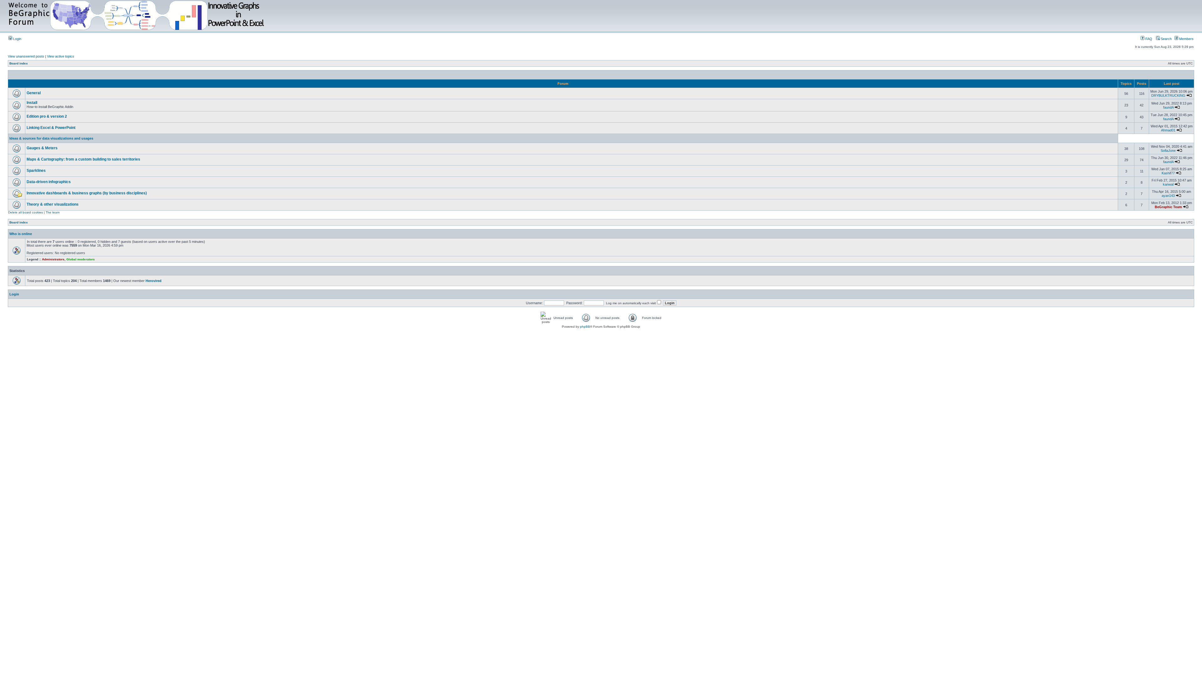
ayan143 (1168, 195)
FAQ (1148, 39)
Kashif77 (1168, 173)
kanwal (1168, 184)
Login (16, 39)
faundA (1168, 107)
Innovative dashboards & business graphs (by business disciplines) (87, 193)
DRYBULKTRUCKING (1168, 95)
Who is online (20, 234)
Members (1186, 39)
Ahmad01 (1168, 130)
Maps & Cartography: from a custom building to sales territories (83, 159)
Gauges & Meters (42, 148)
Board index (18, 63)
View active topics (60, 56)
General (34, 93)
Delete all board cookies (25, 212)
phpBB (585, 326)
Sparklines (36, 170)
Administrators (53, 259)
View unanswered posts (26, 56)
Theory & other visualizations (53, 204)
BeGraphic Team (1168, 207)
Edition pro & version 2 (47, 116)
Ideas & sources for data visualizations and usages (51, 138)
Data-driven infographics (49, 182)
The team (52, 212)
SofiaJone (1168, 150)
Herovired (154, 281)
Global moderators (80, 259)
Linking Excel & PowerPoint (51, 127)
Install (32, 102)
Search (1166, 39)
